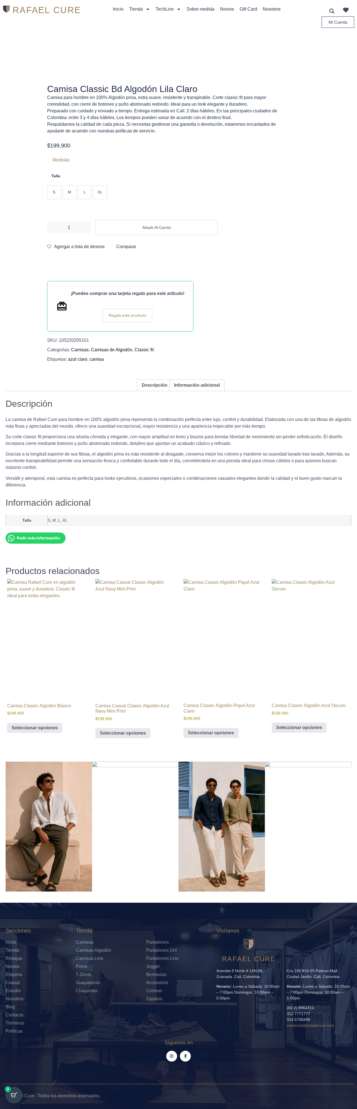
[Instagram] (171, 1056)
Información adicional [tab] (197, 385)
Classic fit (144, 349)
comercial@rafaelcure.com (310, 1025)
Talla (55, 176)
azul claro (77, 359)
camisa (97, 359)
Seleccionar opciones (35, 727)
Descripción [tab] (154, 385)
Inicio (118, 9)
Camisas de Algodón (111, 349)
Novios (227, 9)
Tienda (136, 9)
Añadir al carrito (156, 227)
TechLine (165, 9)
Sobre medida (200, 9)
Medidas (60, 160)
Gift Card (248, 9)
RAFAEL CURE (47, 10)
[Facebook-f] (185, 1056)
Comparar (126, 246)
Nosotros (272, 9)
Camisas (80, 349)
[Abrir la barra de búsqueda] (332, 11)
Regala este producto (127, 315)
